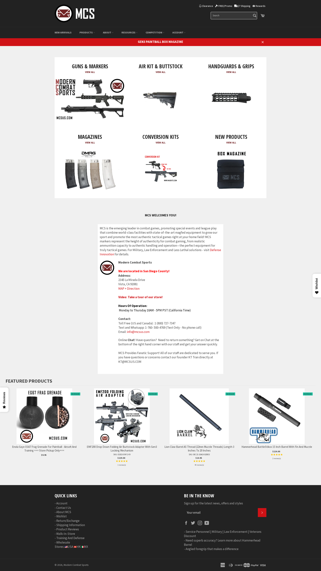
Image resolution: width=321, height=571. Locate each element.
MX (86, 547)
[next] (311, 428)
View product (44, 420)
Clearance (207, 6)
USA (70, 547)
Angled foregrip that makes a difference (212, 549)
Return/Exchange (68, 521)
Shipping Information (70, 525)
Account (178, 32)
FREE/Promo (225, 6)
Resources (128, 32)
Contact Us (63, 508)
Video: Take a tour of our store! (140, 297)
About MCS (63, 512)
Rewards (260, 6)
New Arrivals (63, 32)
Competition (154, 32)
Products (86, 32)
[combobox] (234, 15)
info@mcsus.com (138, 332)
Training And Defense (70, 538)
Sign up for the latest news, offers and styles (213, 503)
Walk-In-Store (65, 534)
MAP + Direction (129, 289)
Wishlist (61, 516)
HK (79, 547)
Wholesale (63, 542)
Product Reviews (67, 529)
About (107, 32)
